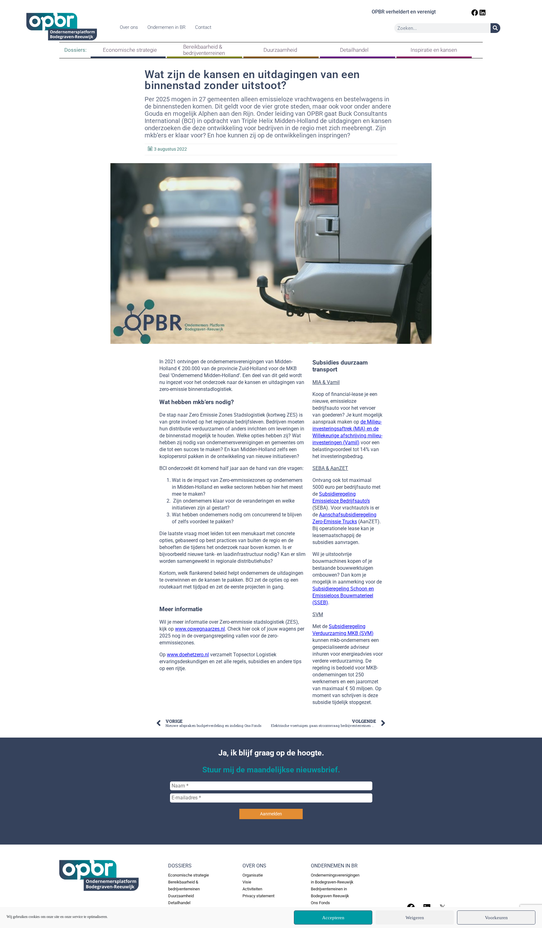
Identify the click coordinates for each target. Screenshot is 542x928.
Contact (203, 27)
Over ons (129, 27)
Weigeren (415, 917)
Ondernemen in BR (166, 27)
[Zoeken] (495, 28)
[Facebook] (474, 12)
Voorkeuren (496, 917)
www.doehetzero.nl (188, 655)
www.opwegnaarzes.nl (200, 629)
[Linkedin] (482, 12)
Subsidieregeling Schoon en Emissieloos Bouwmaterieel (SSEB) (343, 595)
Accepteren (333, 917)
